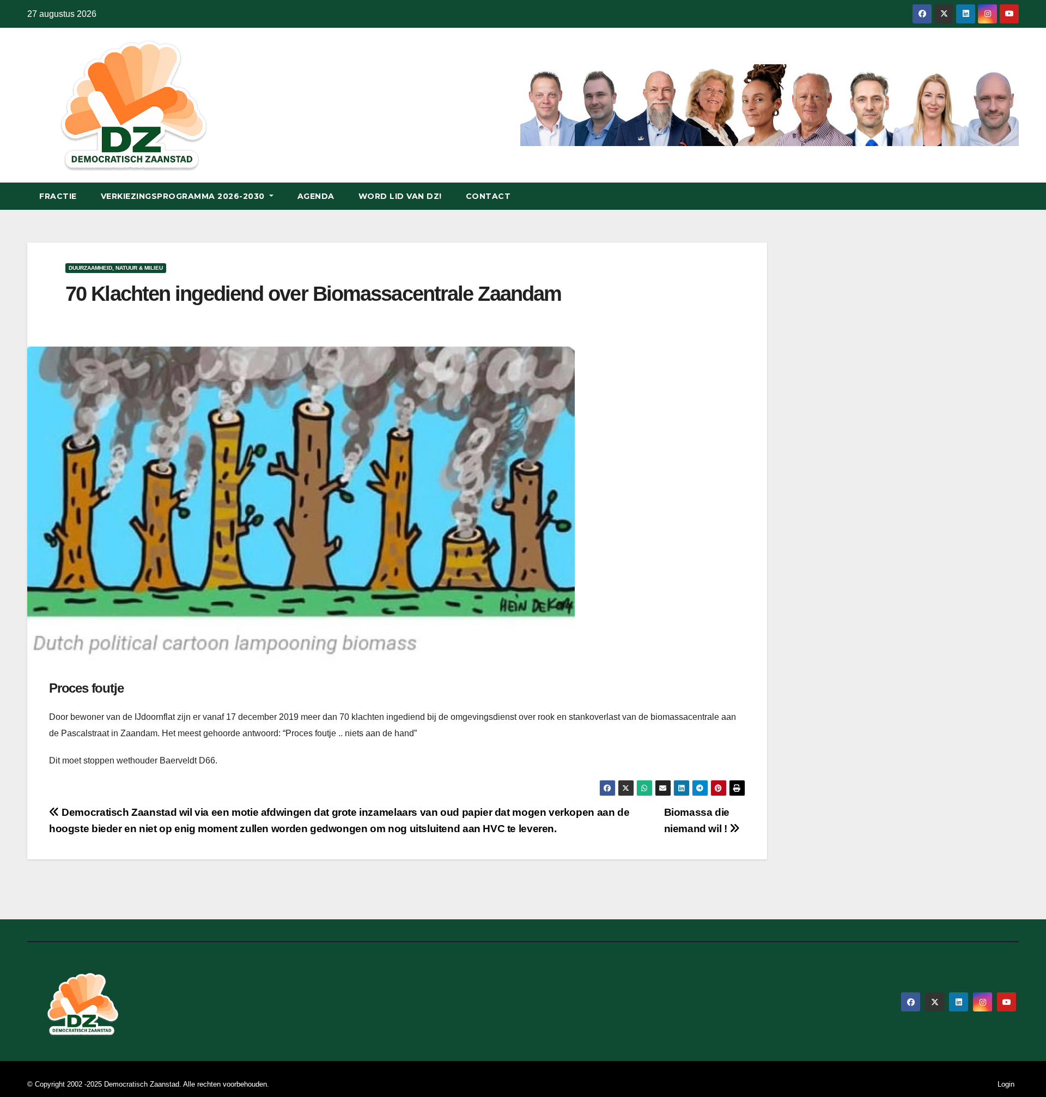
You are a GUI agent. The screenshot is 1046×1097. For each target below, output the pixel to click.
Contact (488, 196)
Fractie (58, 196)
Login (1006, 1084)
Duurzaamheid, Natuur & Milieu (116, 268)
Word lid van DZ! (400, 196)
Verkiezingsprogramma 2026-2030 (184, 196)
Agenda (316, 196)
